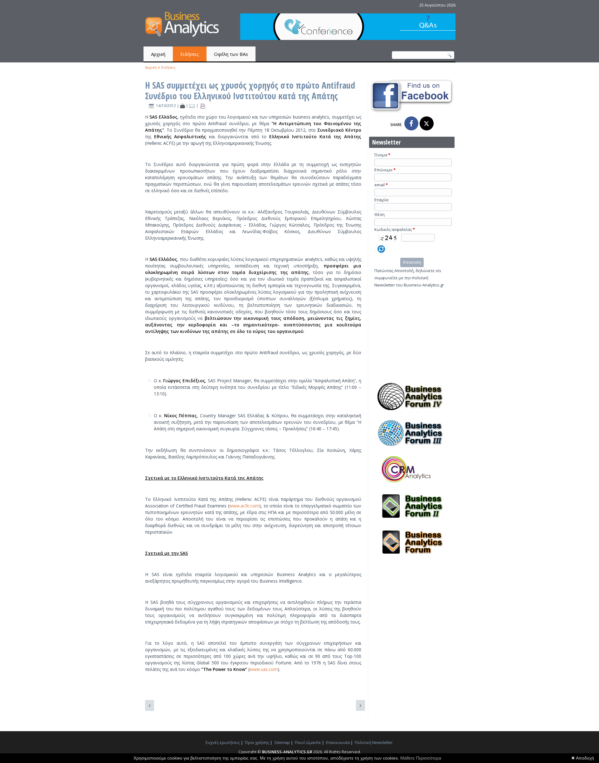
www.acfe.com (244, 506)
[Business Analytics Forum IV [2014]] (412, 412)
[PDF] (202, 105)
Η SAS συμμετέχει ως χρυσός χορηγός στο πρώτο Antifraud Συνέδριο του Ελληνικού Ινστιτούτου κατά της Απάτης (250, 90)
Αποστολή (412, 262)
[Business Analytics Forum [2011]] (412, 557)
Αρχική (158, 54)
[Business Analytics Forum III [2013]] (412, 448)
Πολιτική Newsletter (374, 742)
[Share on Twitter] (427, 123)
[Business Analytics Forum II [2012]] (412, 521)
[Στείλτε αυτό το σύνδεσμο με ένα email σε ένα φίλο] (192, 105)
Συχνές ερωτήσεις (223, 742)
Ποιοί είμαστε (308, 742)
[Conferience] (347, 38)
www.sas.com (264, 669)
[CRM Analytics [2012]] (412, 485)
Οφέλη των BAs (231, 54)
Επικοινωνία (338, 742)
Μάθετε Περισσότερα (420, 758)
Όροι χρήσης (257, 742)
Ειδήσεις (189, 54)
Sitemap (282, 742)
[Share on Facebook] (411, 123)
